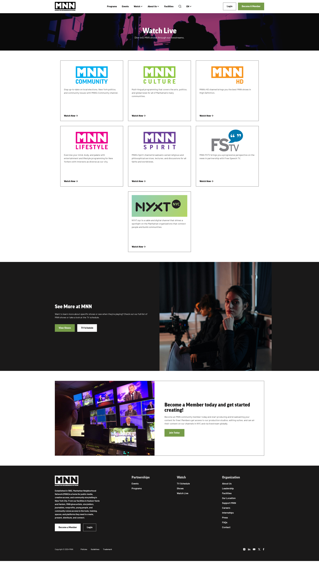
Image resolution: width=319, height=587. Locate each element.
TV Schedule (87, 328)
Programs (112, 6)
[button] (138, 6)
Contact (226, 527)
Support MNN (229, 502)
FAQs (224, 522)
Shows (180, 488)
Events (125, 6)
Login (229, 6)
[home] (65, 6)
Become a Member (68, 527)
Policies (84, 549)
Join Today (174, 433)
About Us (152, 6)
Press (225, 517)
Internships (228, 512)
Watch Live (182, 493)
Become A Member (251, 6)
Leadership (228, 488)
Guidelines (95, 549)
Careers (226, 507)
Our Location (229, 498)
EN (187, 6)
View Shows (65, 328)
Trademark (107, 549)
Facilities (168, 6)
